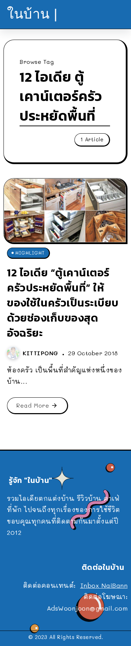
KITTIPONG (41, 353)
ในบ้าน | (32, 13)
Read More (32, 405)
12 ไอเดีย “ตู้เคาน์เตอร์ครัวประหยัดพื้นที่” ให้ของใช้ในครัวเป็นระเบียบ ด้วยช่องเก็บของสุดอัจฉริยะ (63, 302)
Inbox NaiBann (104, 585)
